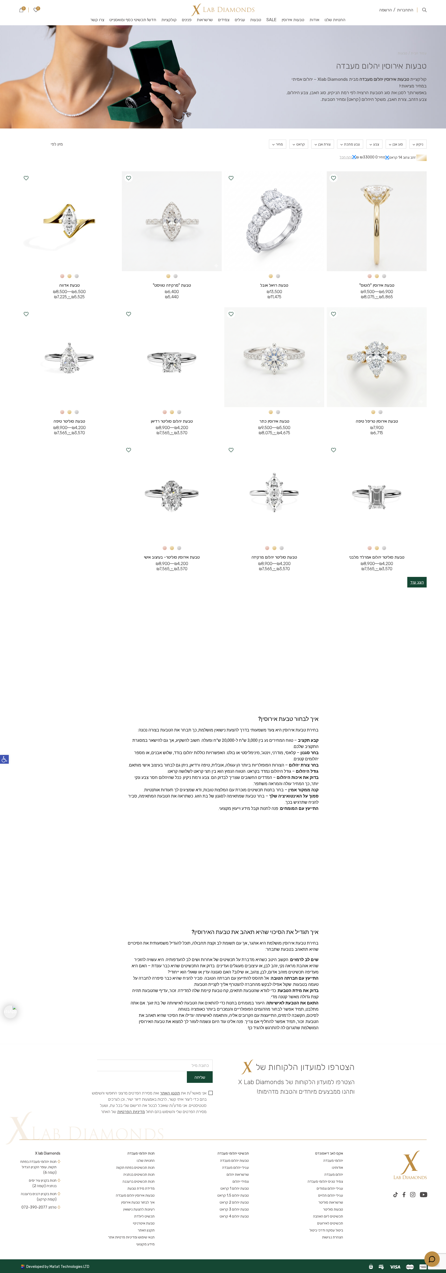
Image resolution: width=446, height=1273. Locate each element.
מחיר (279, 144)
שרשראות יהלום (238, 1174)
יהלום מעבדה (333, 1174)
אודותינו (337, 1167)
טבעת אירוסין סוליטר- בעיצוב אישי (172, 557)
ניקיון (419, 144)
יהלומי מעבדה (333, 1160)
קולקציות (169, 19)
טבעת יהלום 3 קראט (234, 1209)
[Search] (424, 10)
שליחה (199, 1077)
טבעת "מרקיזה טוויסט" (172, 285)
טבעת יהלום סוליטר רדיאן (172, 421)
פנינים (187, 19)
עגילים (240, 19)
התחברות (405, 10)
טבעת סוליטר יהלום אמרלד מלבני (376, 557)
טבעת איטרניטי (144, 1223)
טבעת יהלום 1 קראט (234, 1188)
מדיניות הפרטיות (131, 1111)
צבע (376, 144)
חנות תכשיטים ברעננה (139, 1181)
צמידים (223, 19)
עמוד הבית (419, 53)
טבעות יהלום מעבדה (234, 1160)
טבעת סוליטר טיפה (69, 421)
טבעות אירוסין (293, 19)
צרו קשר (97, 19)
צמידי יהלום (241, 1181)
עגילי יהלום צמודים (330, 1188)
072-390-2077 (34, 1207)
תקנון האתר (170, 1093)
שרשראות (205, 19)
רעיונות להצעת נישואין (139, 1209)
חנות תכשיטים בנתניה (139, 1174)
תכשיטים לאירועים (330, 1223)
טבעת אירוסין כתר (274, 421)
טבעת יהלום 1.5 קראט (233, 1195)
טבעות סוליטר (333, 1209)
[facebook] (404, 1194)
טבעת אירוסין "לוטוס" (376, 285)
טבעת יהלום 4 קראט (234, 1216)
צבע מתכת (352, 144)
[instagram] (412, 1194)
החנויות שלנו (334, 19)
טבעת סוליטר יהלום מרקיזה (274, 557)
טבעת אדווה (69, 285)
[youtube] (423, 1194)
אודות (314, 19)
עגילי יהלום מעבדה (235, 1167)
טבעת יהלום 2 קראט (234, 1202)
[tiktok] (395, 1194)
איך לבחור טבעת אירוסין (138, 1202)
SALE (271, 19)
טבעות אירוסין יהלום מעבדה (135, 1195)
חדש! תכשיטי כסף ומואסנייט (132, 19)
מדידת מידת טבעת (141, 1188)
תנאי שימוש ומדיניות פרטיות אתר (131, 1237)
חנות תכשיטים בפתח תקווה (135, 1167)
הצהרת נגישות (332, 1237)
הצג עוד (417, 582)
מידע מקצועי (145, 1244)
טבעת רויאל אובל (274, 285)
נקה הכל (346, 157)
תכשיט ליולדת (144, 1216)
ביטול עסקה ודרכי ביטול (326, 1230)
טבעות (255, 19)
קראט (300, 144)
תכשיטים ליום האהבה (328, 1216)
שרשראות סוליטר (330, 1202)
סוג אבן (398, 144)
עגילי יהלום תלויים (330, 1195)
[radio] (384, 276)
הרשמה (385, 10)
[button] (4, 759)
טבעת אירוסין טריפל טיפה (377, 421)
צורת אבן (324, 144)
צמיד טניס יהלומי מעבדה (325, 1181)
